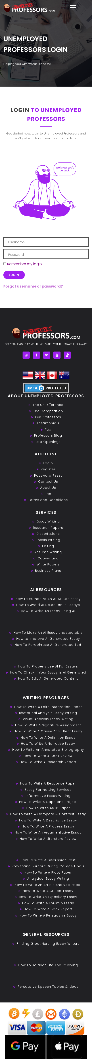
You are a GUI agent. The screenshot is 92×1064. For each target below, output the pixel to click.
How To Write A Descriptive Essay (48, 820)
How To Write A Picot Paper (48, 872)
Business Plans (48, 570)
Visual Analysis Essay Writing (48, 719)
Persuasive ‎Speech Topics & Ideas (48, 986)
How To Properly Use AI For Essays (48, 666)
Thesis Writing (48, 540)
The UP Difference (48, 405)
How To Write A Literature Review (48, 838)
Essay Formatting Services (48, 789)
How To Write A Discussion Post (48, 860)
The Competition (48, 411)
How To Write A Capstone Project (48, 802)
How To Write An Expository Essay (48, 897)
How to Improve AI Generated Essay (48, 638)
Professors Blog (48, 435)
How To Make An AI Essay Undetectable (48, 632)
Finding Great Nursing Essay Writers (48, 943)
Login (48, 463)
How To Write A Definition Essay (48, 737)
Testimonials (48, 423)
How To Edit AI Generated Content (48, 678)
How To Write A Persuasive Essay (48, 915)
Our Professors (48, 417)
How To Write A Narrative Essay (48, 743)
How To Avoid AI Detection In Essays (48, 605)
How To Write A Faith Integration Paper (48, 707)
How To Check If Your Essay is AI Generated (48, 672)
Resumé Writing (48, 552)
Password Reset (48, 475)
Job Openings (48, 441)
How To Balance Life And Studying (48, 965)
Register (48, 469)
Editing (48, 546)
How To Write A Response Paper (48, 783)
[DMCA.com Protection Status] (46, 387)
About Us (48, 487)
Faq (48, 429)
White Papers (48, 564)
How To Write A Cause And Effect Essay (48, 731)
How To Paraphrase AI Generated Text (48, 644)
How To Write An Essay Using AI (48, 611)
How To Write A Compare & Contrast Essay (48, 814)
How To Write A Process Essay (48, 826)
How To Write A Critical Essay (48, 891)
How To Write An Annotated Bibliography (48, 749)
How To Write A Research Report (48, 762)
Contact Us (48, 481)
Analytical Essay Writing (48, 878)
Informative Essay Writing (48, 795)
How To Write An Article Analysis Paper (48, 885)
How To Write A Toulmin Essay (48, 903)
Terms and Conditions (48, 500)
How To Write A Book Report (48, 909)
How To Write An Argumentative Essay (48, 832)
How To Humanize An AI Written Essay (48, 599)
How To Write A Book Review (48, 756)
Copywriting (48, 558)
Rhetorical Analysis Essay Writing (48, 713)
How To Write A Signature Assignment (48, 725)
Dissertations (48, 533)
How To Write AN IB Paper (48, 808)
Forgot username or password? (33, 286)
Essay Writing (48, 521)
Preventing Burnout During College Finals (48, 866)
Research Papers (48, 527)
